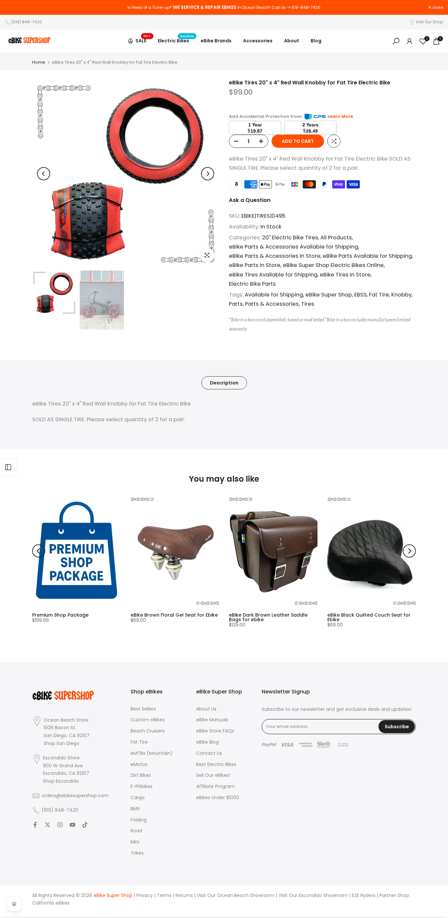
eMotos (139, 764)
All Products (336, 237)
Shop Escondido (61, 781)
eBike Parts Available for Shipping (367, 256)
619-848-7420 (306, 7)
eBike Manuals (212, 720)
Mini (135, 842)
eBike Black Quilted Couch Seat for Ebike (369, 617)
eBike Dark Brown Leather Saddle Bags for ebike (268, 617)
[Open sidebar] (8, 467)
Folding (139, 820)
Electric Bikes (176, 40)
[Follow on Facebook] (35, 825)
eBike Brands (216, 40)
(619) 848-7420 (26, 22)
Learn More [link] (340, 116)
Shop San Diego (61, 743)
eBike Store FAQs (215, 731)
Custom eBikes (148, 720)
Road (136, 831)
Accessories (258, 40)
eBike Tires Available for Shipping (273, 274)
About (291, 40)
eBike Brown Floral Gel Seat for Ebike (174, 615)
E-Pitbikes (142, 786)
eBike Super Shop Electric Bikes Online (333, 265)
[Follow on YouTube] (72, 825)
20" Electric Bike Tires (290, 237)
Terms (164, 895)
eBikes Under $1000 (217, 798)
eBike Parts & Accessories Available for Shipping (293, 247)
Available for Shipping (274, 294)
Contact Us (209, 753)
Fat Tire (379, 294)
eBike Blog (207, 742)
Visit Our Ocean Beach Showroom (236, 895)
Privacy (144, 895)
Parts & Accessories (272, 304)
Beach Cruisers (148, 731)
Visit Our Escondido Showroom (313, 895)
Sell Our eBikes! (213, 775)
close (14, 8)
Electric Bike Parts (252, 284)
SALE (143, 39)
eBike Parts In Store (254, 265)
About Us (206, 709)
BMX (135, 809)
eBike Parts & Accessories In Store (274, 256)
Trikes (137, 853)
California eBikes (51, 903)
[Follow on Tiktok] (85, 825)
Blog (316, 40)
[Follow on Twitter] (48, 825)
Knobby (401, 294)
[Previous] (43, 173)
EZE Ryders (364, 895)
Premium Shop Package (60, 615)
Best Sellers (143, 709)
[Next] (207, 173)
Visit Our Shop (429, 22)
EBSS (360, 294)
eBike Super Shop (328, 294)
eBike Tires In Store (345, 274)
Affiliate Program (215, 786)
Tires (307, 304)
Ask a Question (250, 200)
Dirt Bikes (141, 775)
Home (38, 62)
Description (224, 382)
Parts (236, 304)
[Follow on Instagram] (60, 825)
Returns (184, 895)
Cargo (138, 798)
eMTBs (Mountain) (152, 753)
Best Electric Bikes (216, 764)
